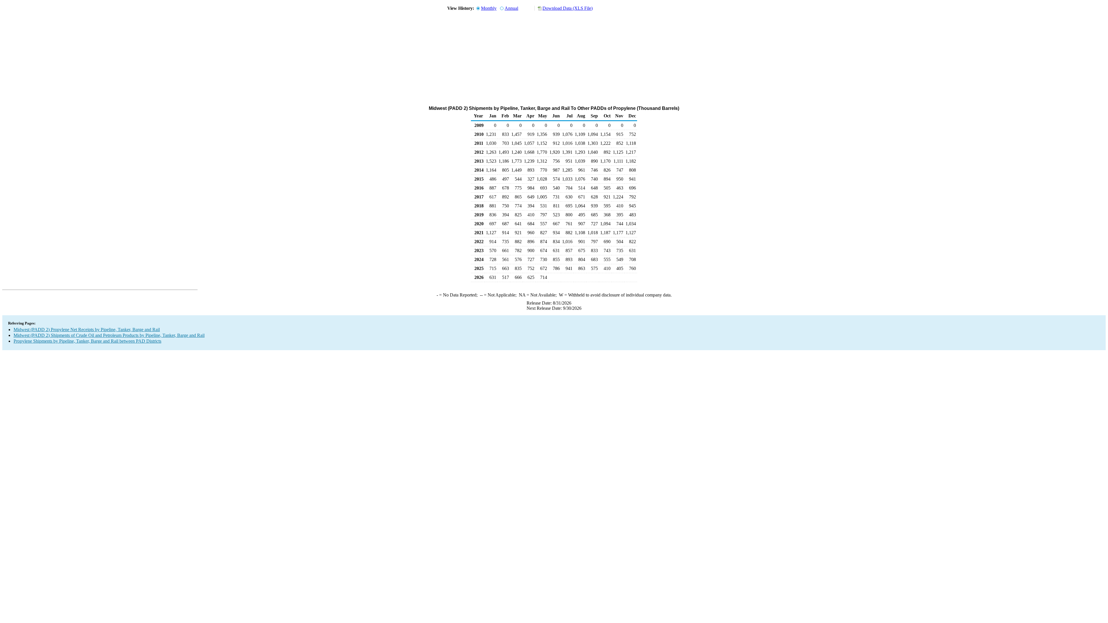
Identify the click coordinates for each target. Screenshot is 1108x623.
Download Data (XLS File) (567, 8)
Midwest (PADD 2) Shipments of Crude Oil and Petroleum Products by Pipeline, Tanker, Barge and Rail (109, 335)
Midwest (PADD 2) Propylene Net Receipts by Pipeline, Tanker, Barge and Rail (87, 329)
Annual (511, 8)
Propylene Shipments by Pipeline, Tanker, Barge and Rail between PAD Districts (87, 341)
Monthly (489, 8)
